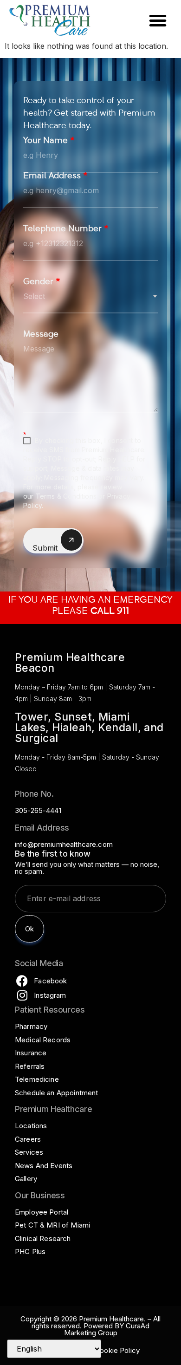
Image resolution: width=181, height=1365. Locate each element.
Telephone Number (66, 230)
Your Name (49, 141)
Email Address (55, 177)
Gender (41, 282)
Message (40, 335)
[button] (158, 20)
